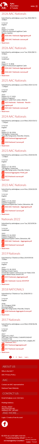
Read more (5, 43)
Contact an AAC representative (13, 384)
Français (34, 442)
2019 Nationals (11, 253)
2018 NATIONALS (13, 289)
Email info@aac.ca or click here (13, 398)
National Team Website (10, 388)
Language (5, 23)
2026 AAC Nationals (14, 13)
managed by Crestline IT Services (19, 440)
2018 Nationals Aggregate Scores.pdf (18, 311)
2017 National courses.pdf (14, 349)
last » (26, 357)
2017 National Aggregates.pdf (16, 345)
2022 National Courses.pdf (14, 211)
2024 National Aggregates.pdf (16, 138)
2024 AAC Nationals (14, 116)
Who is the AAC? (8, 371)
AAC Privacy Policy (8, 375)
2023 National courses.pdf (14, 176)
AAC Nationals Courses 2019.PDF (17, 281)
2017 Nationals (11, 319)
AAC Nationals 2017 (9, 342)
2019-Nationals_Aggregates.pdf (16, 277)
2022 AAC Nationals (14, 185)
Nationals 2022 (11, 219)
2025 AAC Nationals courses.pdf (16, 108)
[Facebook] (5, 424)
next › (21, 357)
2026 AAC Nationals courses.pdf (16, 39)
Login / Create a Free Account (12, 417)
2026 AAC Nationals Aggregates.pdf (18, 35)
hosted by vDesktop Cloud (22, 438)
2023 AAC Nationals (14, 150)
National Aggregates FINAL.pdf (16, 173)
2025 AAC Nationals (14, 80)
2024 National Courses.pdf (14, 142)
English (28, 442)
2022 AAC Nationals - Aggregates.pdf (18, 207)
